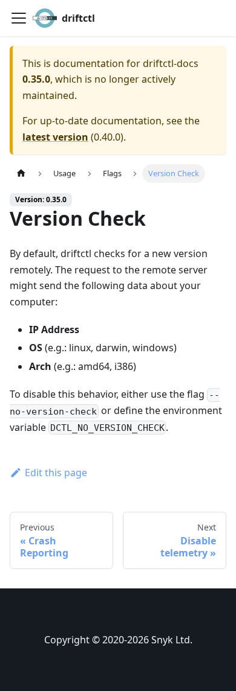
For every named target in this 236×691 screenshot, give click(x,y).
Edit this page (56, 472)
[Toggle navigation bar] (19, 18)
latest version (55, 137)
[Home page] (21, 173)
